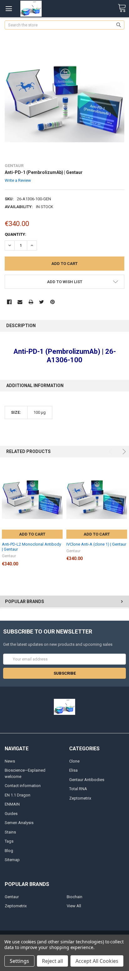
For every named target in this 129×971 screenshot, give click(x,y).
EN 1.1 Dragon (17, 795)
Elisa (73, 770)
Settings (19, 961)
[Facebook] (9, 301)
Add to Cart (32, 534)
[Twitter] (41, 301)
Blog (9, 850)
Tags (9, 841)
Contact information (23, 785)
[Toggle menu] (8, 8)
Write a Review (18, 180)
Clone (74, 761)
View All (74, 906)
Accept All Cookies (96, 961)
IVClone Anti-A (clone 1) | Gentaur (96, 544)
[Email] (19, 301)
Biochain (74, 896)
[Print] (30, 301)
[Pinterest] (52, 301)
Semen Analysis (19, 822)
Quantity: (15, 234)
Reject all (52, 961)
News (10, 761)
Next (123, 451)
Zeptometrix (80, 798)
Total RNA (78, 788)
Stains (10, 832)
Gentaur (12, 896)
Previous (111, 451)
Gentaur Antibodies (86, 779)
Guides (11, 813)
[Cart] (122, 8)
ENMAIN (12, 804)
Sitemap (12, 859)
